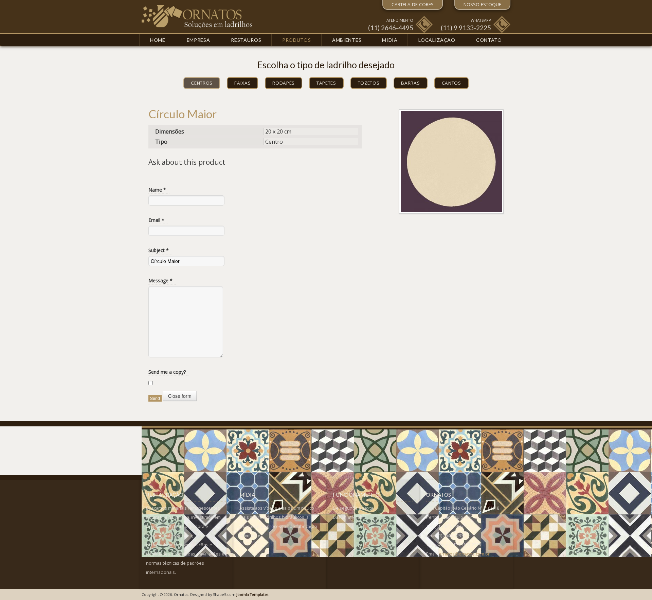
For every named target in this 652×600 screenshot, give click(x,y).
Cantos (451, 83)
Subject (158, 250)
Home (157, 40)
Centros (202, 83)
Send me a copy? (167, 372)
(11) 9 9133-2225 (466, 28)
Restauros (246, 40)
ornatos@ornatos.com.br (464, 554)
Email (156, 220)
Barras (410, 83)
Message (160, 280)
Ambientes (346, 40)
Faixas (242, 83)
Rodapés (283, 83)
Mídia (390, 40)
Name (157, 190)
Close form (180, 395)
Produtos (296, 40)
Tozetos (369, 83)
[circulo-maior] (451, 161)
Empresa (198, 40)
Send (155, 398)
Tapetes (326, 83)
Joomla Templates (252, 594)
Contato (489, 40)
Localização (436, 40)
